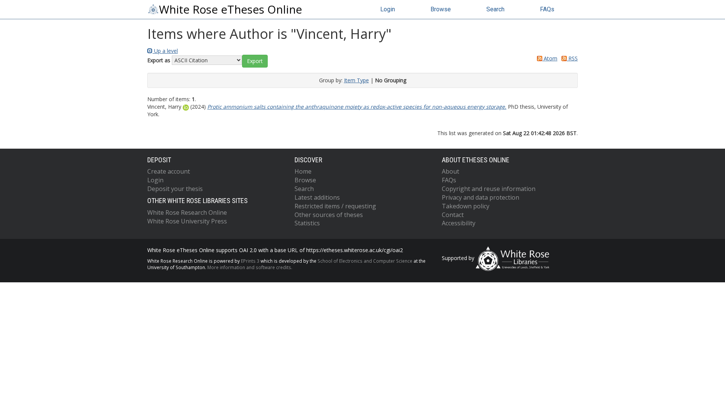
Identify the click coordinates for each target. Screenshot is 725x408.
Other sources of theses (329, 215)
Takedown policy (465, 206)
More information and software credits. (249, 267)
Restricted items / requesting (335, 206)
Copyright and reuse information (488, 189)
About (450, 171)
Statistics (307, 223)
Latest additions (317, 197)
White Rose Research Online (187, 212)
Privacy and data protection (480, 197)
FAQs (547, 9)
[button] (255, 61)
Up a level (165, 50)
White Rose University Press (187, 221)
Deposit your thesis (175, 189)
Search (495, 9)
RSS (572, 58)
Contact (453, 215)
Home (303, 171)
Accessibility (458, 223)
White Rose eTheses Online (230, 9)
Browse (440, 9)
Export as (158, 60)
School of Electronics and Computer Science (365, 261)
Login (387, 9)
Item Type (356, 80)
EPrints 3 (250, 261)
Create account (168, 171)
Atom (549, 58)
